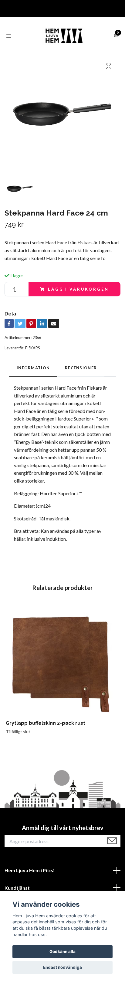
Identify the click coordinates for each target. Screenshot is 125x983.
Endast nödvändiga (62, 967)
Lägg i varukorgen (78, 289)
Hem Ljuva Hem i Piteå (30, 870)
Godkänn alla (62, 951)
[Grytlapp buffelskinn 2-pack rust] (62, 663)
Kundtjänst (17, 888)
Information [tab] (33, 367)
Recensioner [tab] (81, 367)
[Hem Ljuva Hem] (63, 36)
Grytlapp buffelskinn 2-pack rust (45, 723)
